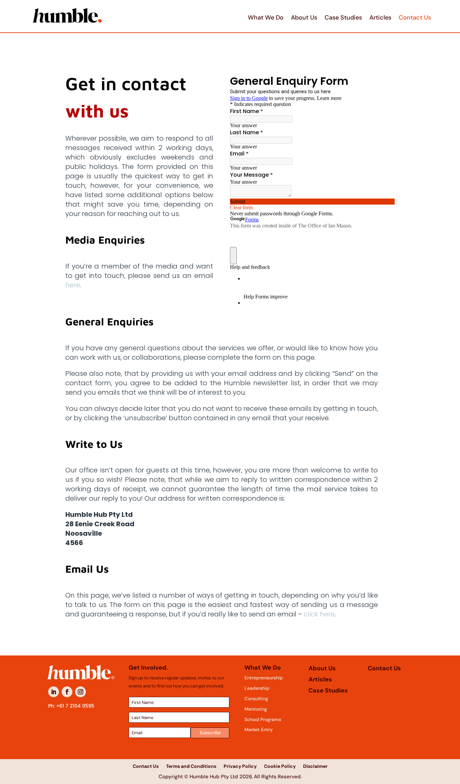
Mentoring (255, 709)
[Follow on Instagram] (80, 691)
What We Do (266, 17)
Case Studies (343, 17)
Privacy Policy (240, 766)
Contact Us (415, 17)
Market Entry (258, 729)
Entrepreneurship (263, 678)
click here (319, 614)
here (72, 285)
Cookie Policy (280, 766)
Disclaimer (315, 766)
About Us (304, 17)
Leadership (256, 688)
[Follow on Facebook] (67, 691)
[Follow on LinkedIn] (53, 691)
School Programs (262, 719)
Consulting (256, 699)
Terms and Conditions (191, 766)
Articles (380, 17)
